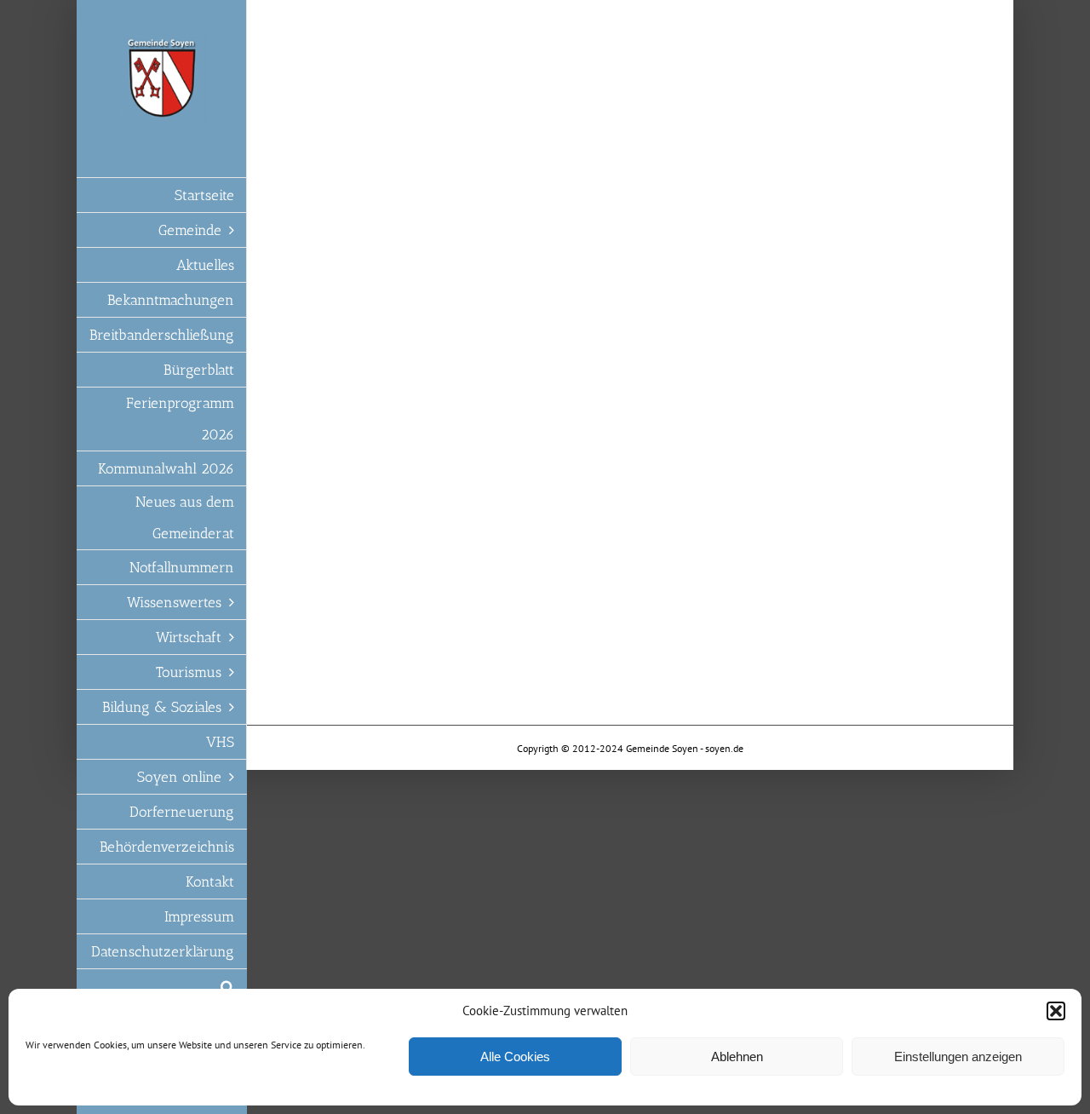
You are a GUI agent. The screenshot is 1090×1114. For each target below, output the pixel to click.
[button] (1055, 1010)
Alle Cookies (515, 1056)
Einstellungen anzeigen (958, 1056)
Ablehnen (737, 1056)
